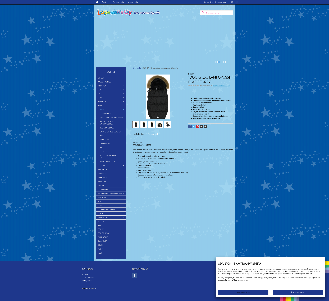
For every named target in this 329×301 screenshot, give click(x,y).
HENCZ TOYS (103, 197)
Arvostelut (153, 134)
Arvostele (221, 85)
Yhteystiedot (133, 2)
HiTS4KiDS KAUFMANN (106, 209)
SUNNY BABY (102, 241)
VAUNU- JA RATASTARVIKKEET (111, 118)
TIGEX (100, 94)
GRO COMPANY (104, 233)
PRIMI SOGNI (103, 237)
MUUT (101, 136)
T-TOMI (100, 229)
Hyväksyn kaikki (297, 292)
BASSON (101, 106)
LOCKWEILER (103, 189)
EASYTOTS (102, 181)
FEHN (100, 98)
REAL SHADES (103, 170)
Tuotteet (105, 2)
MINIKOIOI (102, 174)
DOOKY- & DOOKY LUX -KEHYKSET (108, 157)
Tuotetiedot (138, 134)
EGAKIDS (101, 213)
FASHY (100, 249)
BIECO (100, 201)
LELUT (101, 148)
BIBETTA (101, 221)
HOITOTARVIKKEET (107, 128)
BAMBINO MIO (103, 217)
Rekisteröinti (208, 2)
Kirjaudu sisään (220, 2)
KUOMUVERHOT (105, 114)
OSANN (100, 245)
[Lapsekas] (164, 11)
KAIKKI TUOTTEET (105, 82)
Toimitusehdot (118, 2)
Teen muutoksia (243, 292)
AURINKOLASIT (105, 144)
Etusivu (85, 274)
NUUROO (101, 166)
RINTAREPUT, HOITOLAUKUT (110, 132)
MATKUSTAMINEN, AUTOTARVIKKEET (106, 123)
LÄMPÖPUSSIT (105, 140)
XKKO (100, 225)
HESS (100, 205)
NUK (99, 90)
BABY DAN (102, 102)
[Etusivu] (97, 2)
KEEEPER (101, 185)
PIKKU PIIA (102, 86)
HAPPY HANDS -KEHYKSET (109, 162)
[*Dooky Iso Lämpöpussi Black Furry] (158, 98)
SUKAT (101, 152)
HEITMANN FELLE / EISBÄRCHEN (110, 193)
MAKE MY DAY (103, 178)
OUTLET (101, 78)
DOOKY (101, 110)
